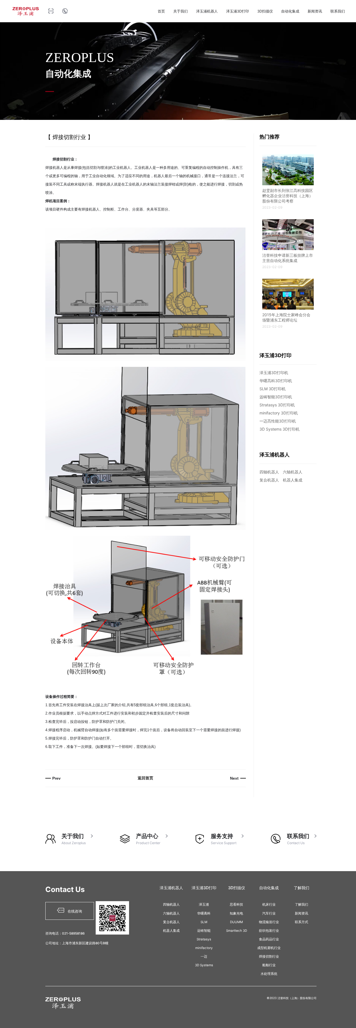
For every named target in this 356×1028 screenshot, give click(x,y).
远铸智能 (204, 931)
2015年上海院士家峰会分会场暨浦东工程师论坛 (286, 320)
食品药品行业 (269, 939)
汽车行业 (269, 913)
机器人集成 (292, 480)
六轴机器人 (292, 471)
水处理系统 (269, 974)
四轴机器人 (269, 471)
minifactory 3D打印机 (278, 413)
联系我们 (337, 11)
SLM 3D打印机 (272, 388)
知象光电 (236, 913)
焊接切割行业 (269, 956)
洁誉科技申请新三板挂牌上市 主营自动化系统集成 (287, 261)
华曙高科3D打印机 (275, 380)
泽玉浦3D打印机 (273, 372)
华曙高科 (204, 913)
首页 (161, 11)
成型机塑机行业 (269, 948)
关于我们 (180, 11)
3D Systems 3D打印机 (279, 429)
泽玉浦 (204, 904)
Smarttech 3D (236, 931)
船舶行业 (269, 965)
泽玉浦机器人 (207, 11)
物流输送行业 (269, 922)
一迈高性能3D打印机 (277, 421)
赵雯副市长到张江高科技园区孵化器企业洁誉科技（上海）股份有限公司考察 (287, 198)
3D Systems (204, 965)
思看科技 (236, 904)
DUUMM (236, 922)
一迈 (204, 956)
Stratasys (204, 939)
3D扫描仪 (265, 11)
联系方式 (301, 922)
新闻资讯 (315, 11)
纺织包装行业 (269, 931)
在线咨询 (73, 911)
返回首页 (145, 777)
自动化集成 (290, 11)
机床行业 (269, 904)
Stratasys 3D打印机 (277, 404)
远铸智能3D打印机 (275, 396)
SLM (204, 922)
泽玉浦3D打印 (237, 11)
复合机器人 (269, 480)
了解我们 (301, 904)
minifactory (204, 948)
